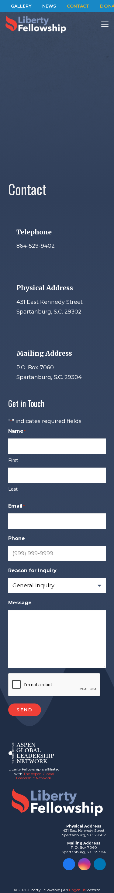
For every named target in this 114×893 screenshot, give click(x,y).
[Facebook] (69, 864)
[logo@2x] (35, 24)
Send (24, 710)
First (13, 460)
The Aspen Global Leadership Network (35, 775)
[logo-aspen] (31, 753)
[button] (105, 24)
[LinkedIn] (100, 864)
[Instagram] (84, 864)
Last (13, 489)
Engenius (77, 890)
